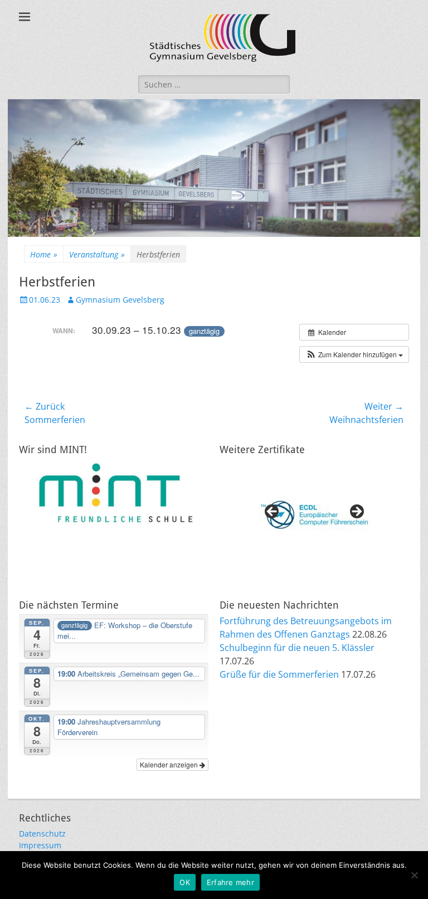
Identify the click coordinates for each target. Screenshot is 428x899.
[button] (354, 354)
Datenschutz (42, 833)
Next (356, 512)
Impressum (40, 845)
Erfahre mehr (230, 882)
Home (43, 254)
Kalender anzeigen (170, 764)
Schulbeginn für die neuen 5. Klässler (297, 648)
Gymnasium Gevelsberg (120, 299)
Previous (272, 512)
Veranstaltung (97, 254)
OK (184, 882)
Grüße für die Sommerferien (279, 674)
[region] (314, 515)
